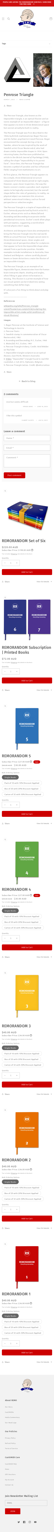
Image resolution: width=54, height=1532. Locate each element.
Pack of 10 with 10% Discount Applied (22, 783)
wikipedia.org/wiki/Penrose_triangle (21, 306)
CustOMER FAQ (10, 1464)
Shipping (14, 554)
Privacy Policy (10, 1438)
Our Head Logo (10, 1423)
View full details (43, 582)
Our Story (8, 1407)
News (7, 1469)
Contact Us (9, 1485)
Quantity (5, 558)
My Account (9, 1480)
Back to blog (28, 381)
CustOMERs (9, 1412)
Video (8, 359)
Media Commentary (12, 1417)
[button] (3, 19)
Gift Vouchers (10, 1474)
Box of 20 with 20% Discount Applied (21, 788)
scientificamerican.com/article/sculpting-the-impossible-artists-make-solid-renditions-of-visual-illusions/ (25, 312)
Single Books (10, 777)
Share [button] (9, 105)
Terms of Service (11, 1448)
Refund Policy (10, 1443)
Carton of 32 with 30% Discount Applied (23, 794)
